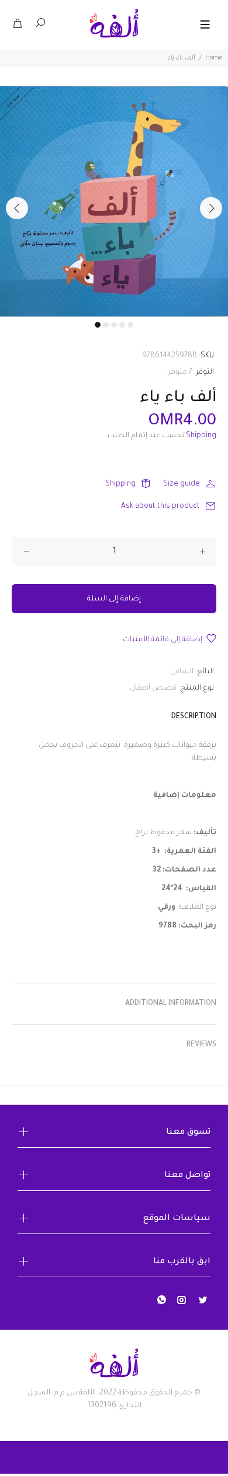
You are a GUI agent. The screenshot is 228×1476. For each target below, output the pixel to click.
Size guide (181, 484)
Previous (17, 208)
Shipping (201, 436)
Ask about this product (160, 506)
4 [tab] (122, 325)
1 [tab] (98, 325)
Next (211, 208)
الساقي (182, 672)
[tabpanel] (114, 201)
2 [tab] (106, 325)
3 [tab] (114, 325)
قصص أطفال (153, 688)
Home (213, 58)
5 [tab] (130, 325)
